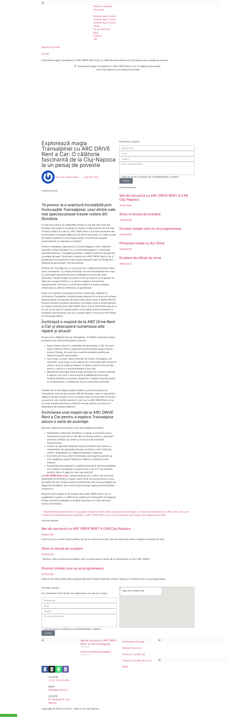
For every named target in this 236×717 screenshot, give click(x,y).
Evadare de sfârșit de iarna (140, 258)
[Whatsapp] (58, 669)
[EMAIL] (45, 688)
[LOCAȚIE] (45, 697)
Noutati (45, 53)
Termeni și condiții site (133, 654)
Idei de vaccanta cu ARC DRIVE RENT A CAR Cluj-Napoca (153, 197)
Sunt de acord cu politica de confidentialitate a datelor (150, 176)
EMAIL (51, 686)
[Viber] (65, 669)
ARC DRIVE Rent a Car (56, 475)
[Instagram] (51, 669)
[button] (79, 194)
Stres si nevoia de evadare (140, 214)
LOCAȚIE (52, 696)
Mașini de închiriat (51, 47)
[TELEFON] (45, 678)
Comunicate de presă (133, 641)
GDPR (125, 666)
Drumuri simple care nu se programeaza (150, 229)
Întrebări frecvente (131, 648)
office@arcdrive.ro (58, 689)
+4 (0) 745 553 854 (58, 680)
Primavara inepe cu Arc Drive (142, 243)
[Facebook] (45, 669)
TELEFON (53, 677)
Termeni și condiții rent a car (137, 660)
